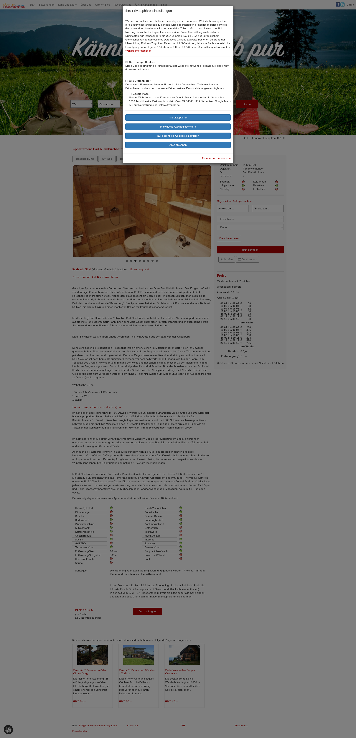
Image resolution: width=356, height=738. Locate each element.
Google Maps (141, 93)
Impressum (224, 158)
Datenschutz (209, 158)
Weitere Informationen (138, 50)
